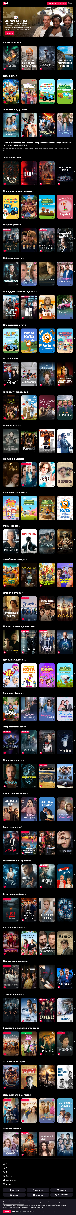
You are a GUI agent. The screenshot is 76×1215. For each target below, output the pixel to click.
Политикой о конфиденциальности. (32, 1207)
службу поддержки (28, 1211)
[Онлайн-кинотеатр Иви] (6, 3)
